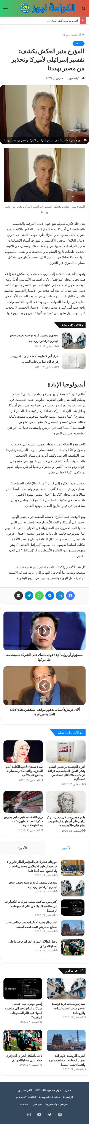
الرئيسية (76, 34)
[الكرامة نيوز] (45, 8)
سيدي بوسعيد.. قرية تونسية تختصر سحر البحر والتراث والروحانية (69, 1008)
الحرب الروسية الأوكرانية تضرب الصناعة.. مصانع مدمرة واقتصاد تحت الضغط (67, 1060)
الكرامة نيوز (75, 78)
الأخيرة (22, 848)
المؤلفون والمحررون (57, 1103)
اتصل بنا (24, 1103)
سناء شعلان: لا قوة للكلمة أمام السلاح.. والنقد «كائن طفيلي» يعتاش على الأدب (24, 771)
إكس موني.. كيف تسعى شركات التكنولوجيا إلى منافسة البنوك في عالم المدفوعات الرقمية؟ (31, 906)
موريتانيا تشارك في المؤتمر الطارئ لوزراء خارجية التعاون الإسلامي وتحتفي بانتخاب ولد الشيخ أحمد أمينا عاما (32, 866)
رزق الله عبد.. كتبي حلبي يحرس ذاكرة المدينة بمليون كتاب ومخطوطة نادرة (23, 821)
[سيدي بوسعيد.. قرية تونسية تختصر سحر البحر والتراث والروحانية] (74, 341)
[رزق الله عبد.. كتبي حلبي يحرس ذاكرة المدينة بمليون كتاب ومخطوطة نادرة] (23, 802)
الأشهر (66, 848)
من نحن (37, 1103)
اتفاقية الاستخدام (26, 1097)
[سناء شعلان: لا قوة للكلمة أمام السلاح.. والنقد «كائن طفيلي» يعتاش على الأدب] (23, 751)
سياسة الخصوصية (49, 1097)
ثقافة (66, 34)
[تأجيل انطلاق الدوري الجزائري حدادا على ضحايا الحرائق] (72, 947)
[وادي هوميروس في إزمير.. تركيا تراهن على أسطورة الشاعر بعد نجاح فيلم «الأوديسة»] (66, 802)
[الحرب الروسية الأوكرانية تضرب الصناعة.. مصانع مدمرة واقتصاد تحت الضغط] (72, 928)
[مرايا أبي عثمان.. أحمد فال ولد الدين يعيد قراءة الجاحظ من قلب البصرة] (74, 361)
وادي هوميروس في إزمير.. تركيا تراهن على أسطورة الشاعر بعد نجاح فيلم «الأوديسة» (66, 821)
